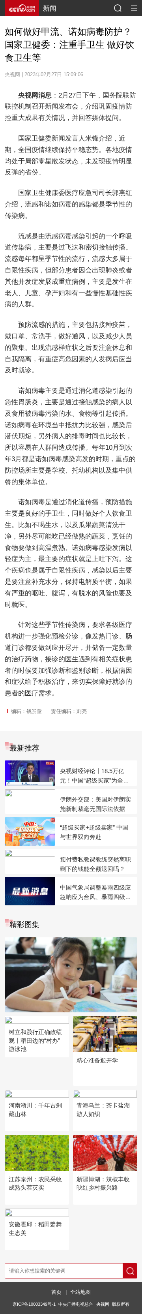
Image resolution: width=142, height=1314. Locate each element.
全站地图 (80, 1292)
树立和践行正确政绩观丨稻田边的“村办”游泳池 (35, 1040)
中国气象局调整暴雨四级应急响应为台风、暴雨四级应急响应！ (95, 893)
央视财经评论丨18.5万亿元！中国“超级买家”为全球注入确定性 (94, 776)
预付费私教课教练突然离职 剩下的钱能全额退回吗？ (95, 864)
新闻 (49, 8)
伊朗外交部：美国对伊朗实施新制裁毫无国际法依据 (95, 804)
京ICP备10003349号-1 (34, 1304)
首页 (56, 1292)
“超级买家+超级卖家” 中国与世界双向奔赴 (94, 832)
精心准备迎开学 (97, 1060)
